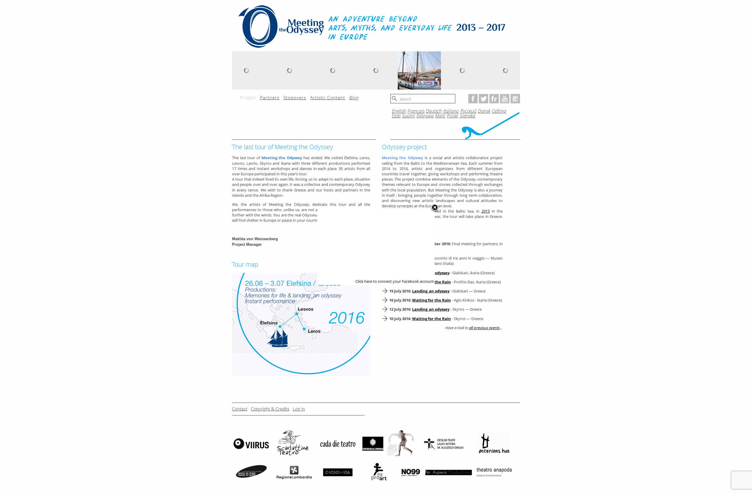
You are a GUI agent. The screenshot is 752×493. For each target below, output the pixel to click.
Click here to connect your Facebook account (394, 281)
